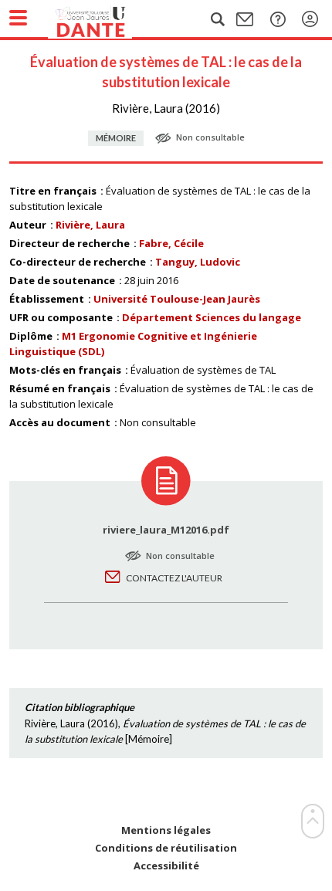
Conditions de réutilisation (166, 848)
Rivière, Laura (90, 225)
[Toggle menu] (18, 17)
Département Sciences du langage (211, 317)
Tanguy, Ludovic (197, 262)
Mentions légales (166, 830)
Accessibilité (166, 866)
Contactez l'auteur (174, 578)
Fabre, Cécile (171, 243)
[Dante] (106, 19)
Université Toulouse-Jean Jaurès (176, 299)
